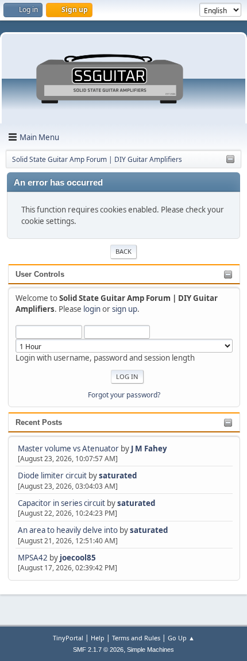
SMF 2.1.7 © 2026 (98, 649)
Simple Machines (150, 649)
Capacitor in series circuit (62, 503)
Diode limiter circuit (52, 475)
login (92, 309)
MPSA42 (33, 557)
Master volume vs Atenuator (68, 448)
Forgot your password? (124, 395)
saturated (118, 475)
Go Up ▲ (181, 637)
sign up (124, 309)
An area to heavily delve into (68, 530)
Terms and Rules (136, 637)
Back (123, 251)
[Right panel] (230, 159)
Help (98, 637)
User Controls (40, 274)
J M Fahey (149, 448)
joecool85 (78, 557)
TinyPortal (68, 637)
